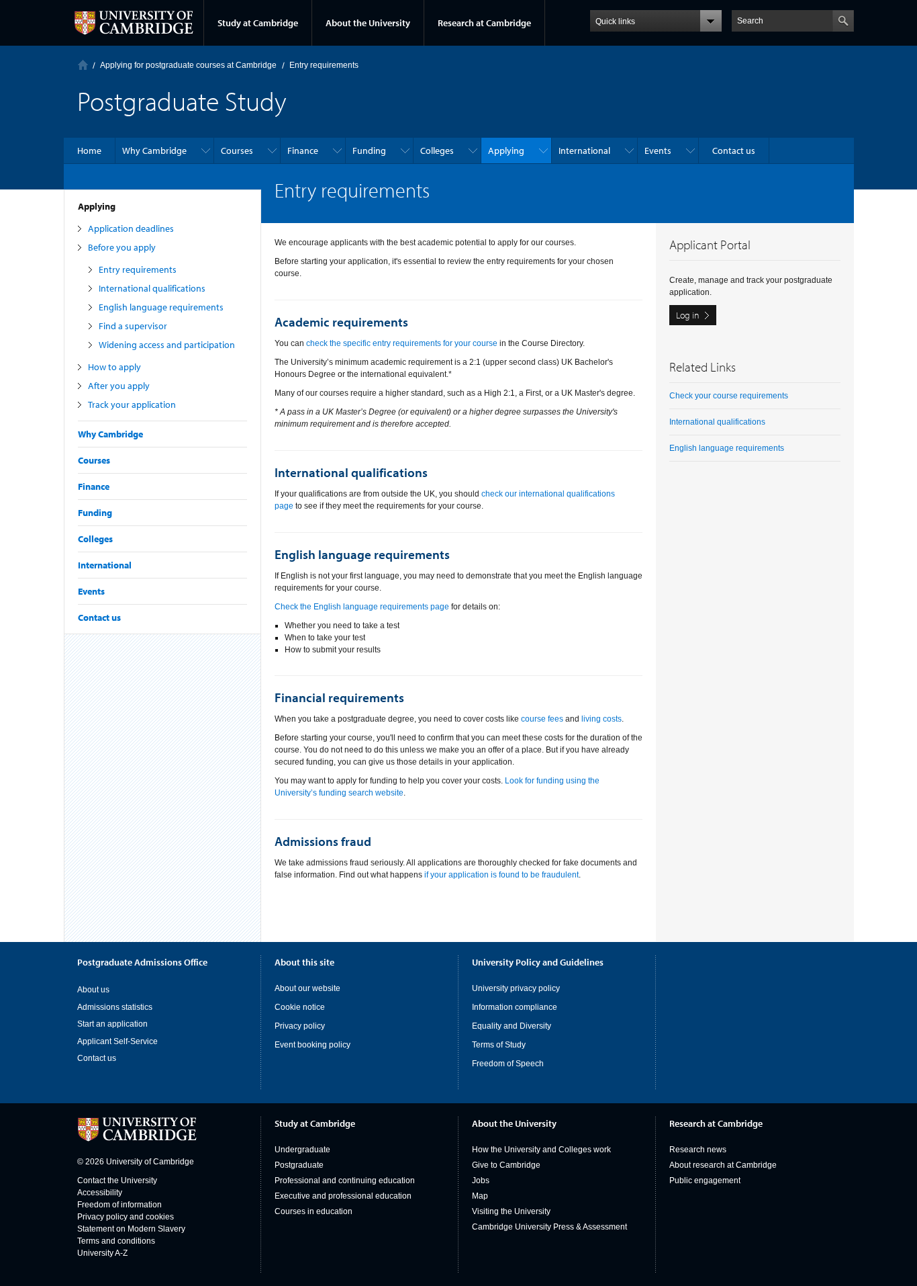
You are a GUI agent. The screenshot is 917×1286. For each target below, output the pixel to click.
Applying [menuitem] (506, 150)
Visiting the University (511, 1211)
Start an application (112, 1024)
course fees (542, 719)
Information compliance (514, 1007)
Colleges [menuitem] (437, 150)
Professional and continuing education (345, 1180)
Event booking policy (312, 1044)
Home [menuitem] (89, 150)
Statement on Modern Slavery (131, 1229)
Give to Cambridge (506, 1165)
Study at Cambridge (258, 23)
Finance (93, 486)
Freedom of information (119, 1204)
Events (91, 591)
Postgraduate (299, 1165)
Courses (94, 460)
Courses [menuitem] (237, 150)
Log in (687, 315)
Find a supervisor (133, 326)
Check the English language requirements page (362, 606)
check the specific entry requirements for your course (401, 343)
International (105, 565)
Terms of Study (499, 1044)
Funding (95, 513)
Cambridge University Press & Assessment (549, 1227)
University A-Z (102, 1253)
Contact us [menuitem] (733, 150)
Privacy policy (300, 1026)
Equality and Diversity (511, 1026)
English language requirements (161, 307)
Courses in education (313, 1211)
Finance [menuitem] (302, 150)
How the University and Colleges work (541, 1149)
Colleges (95, 539)
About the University (368, 23)
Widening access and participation (167, 345)
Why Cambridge (110, 434)
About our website (307, 988)
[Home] (83, 65)
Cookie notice (300, 1007)
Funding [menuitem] (369, 150)
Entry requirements (138, 269)
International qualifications (152, 288)
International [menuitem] (584, 150)
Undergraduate (302, 1149)
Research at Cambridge (484, 23)
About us (93, 989)
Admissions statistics (114, 1007)
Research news (697, 1149)
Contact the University (117, 1180)
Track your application (132, 404)
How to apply (114, 367)
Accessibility (99, 1192)
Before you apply (122, 247)
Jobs (480, 1180)
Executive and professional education (343, 1196)
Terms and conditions (116, 1241)
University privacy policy (516, 988)
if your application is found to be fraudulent (501, 875)
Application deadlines (131, 228)
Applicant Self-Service (117, 1041)
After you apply (119, 386)
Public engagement (704, 1180)
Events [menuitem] (657, 150)
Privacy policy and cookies (125, 1216)
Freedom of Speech (508, 1063)
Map (480, 1196)
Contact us (99, 617)
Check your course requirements (728, 395)
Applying (96, 206)
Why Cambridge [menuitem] (154, 150)
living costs (601, 719)
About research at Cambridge (723, 1165)
